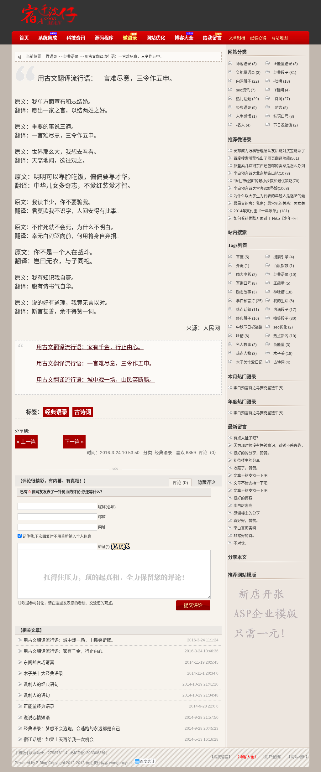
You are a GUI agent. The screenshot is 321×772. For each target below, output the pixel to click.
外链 (242, 266)
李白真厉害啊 (245, 528)
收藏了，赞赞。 (247, 468)
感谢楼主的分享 (247, 513)
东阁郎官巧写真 (39, 662)
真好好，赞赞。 (247, 521)
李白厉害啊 (243, 506)
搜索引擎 (283, 257)
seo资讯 (245, 90)
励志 (281, 108)
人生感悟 (246, 116)
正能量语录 (285, 64)
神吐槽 (282, 292)
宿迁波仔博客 (97, 763)
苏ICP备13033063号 (87, 753)
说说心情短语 (37, 717)
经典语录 (70, 56)
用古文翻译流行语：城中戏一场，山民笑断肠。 (70, 640)
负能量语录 (248, 72)
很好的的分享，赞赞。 (252, 453)
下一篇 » (74, 441)
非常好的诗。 (245, 536)
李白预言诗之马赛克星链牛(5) (258, 388)
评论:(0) (180, 482)
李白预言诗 (249, 301)
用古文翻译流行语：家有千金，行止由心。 (65, 651)
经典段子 (284, 72)
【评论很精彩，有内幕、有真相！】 (53, 480)
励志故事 (246, 292)
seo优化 (283, 327)
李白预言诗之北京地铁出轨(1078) (262, 173)
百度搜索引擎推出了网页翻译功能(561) (266, 158)
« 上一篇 (26, 441)
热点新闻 (284, 336)
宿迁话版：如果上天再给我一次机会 (59, 739)
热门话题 (247, 99)
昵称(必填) (107, 507)
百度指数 (283, 266)
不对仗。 (241, 543)
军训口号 (246, 283)
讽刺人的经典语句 (41, 684)
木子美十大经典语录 (43, 673)
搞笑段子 (284, 318)
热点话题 (247, 310)
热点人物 (246, 353)
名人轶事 (246, 345)
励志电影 (246, 274)
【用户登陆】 (272, 757)
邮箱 (102, 517)
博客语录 (246, 64)
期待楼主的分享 (247, 461)
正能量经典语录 (39, 706)
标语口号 (283, 116)
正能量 (281, 283)
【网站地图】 (298, 757)
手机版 (20, 753)
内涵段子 (247, 81)
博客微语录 (47, 11)
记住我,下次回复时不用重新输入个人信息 (57, 536)
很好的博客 (243, 498)
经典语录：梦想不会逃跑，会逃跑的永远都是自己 (72, 728)
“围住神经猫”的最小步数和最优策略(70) (266, 181)
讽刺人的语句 (37, 695)
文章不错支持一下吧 (250, 476)
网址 (102, 527)
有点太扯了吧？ (247, 438)
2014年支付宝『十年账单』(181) (261, 211)
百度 (242, 257)
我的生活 (283, 301)
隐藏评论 (206, 482)
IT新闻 (281, 90)
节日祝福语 (285, 125)
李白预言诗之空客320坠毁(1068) (261, 188)
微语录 (51, 56)
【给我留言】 (221, 757)
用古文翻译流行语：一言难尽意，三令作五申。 (124, 56)
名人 (243, 125)
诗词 (282, 99)
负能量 (281, 345)
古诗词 (82, 412)
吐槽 (282, 81)
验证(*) (104, 547)
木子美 (282, 353)
